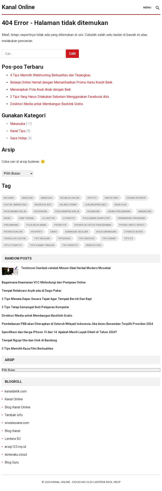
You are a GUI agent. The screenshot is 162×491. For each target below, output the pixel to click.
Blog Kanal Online (17, 407)
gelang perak (68, 204)
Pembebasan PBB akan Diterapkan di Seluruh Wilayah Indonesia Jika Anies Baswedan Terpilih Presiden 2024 (77, 324)
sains (53, 231)
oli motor (48, 218)
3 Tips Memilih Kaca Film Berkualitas (27, 348)
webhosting (93, 245)
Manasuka (17, 124)
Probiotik (60, 225)
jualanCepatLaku (96, 204)
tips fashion (86, 238)
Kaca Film (120, 204)
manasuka (144, 211)
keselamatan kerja (67, 211)
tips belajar (42, 238)
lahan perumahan (119, 211)
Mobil (7, 218)
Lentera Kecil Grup (107, 482)
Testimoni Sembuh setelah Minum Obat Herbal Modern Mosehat (66, 268)
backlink (27, 198)
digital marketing (15, 204)
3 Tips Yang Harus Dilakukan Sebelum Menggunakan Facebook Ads (59, 97)
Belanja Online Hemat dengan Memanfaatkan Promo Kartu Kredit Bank (61, 82)
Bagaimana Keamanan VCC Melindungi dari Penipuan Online (44, 282)
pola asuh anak (36, 225)
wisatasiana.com (17, 423)
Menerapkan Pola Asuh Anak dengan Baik (40, 90)
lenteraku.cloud (16, 455)
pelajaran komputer (96, 218)
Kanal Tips (18, 131)
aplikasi (9, 198)
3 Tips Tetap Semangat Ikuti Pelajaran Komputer (35, 307)
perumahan (11, 225)
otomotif (69, 218)
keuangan (93, 211)
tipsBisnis (64, 238)
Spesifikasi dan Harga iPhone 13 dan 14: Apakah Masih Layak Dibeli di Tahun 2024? (59, 332)
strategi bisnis (133, 231)
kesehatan (40, 211)
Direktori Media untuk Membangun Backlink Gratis (46, 104)
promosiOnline (13, 231)
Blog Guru (12, 462)
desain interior (136, 198)
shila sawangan (106, 231)
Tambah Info (14, 415)
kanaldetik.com (16, 391)
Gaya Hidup (18, 138)
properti (36, 231)
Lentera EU (13, 439)
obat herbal (26, 218)
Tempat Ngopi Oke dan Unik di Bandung (29, 340)
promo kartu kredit (132, 225)
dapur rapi (112, 198)
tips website (70, 245)
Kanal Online (18, 7)
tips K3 (128, 238)
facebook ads (43, 204)
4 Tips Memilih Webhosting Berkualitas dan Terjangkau (50, 75)
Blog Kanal (12, 431)
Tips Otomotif (13, 245)
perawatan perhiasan (131, 218)
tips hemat (109, 238)
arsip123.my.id (15, 447)
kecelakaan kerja (15, 211)
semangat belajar (76, 231)
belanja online (69, 198)
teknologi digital (15, 238)
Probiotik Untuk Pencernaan (92, 225)
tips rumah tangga (42, 245)
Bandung (46, 198)
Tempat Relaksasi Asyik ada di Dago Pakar (32, 290)
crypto (92, 198)
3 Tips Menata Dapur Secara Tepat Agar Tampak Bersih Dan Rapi (47, 299)
